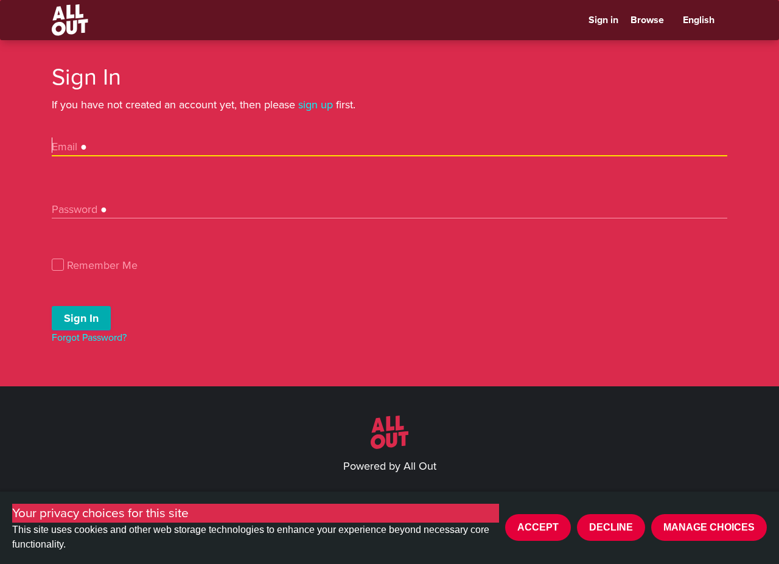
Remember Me (102, 266)
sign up (315, 104)
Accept (538, 527)
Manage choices (709, 527)
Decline (611, 527)
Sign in (603, 20)
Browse (647, 20)
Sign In (81, 317)
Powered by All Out (389, 466)
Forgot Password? (89, 338)
